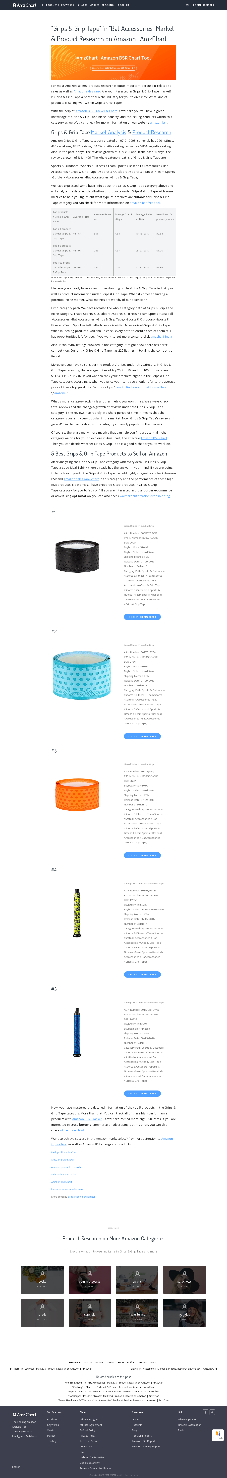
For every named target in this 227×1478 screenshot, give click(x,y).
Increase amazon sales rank (67, 1189)
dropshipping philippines (82, 1196)
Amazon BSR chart (61, 1181)
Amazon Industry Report (146, 1446)
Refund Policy (87, 1430)
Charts (83, 4)
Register (208, 4)
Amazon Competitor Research (97, 1468)
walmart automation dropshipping (145, 496)
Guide (135, 1419)
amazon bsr (158, 122)
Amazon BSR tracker (62, 1159)
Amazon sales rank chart (81, 479)
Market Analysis (108, 132)
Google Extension (90, 1462)
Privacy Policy (87, 1435)
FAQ (82, 1451)
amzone (60, 393)
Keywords (53, 1424)
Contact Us (86, 1446)
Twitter (87, 1362)
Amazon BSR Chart (154, 438)
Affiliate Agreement (91, 1424)
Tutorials (137, 1424)
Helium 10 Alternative (92, 1457)
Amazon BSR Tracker (87, 1119)
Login (197, 4)
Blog (134, 1430)
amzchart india (161, 336)
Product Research (151, 132)
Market (95, 4)
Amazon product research (66, 1167)
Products (52, 4)
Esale (181, 1430)
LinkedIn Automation (189, 1424)
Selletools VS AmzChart (64, 1174)
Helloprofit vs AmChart (64, 1152)
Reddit (99, 1362)
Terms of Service (89, 1441)
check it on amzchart (142, 617)
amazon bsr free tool (145, 203)
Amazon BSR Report (143, 1441)
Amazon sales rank (87, 91)
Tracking (52, 1441)
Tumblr (110, 1362)
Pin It (153, 1362)
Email (121, 1362)
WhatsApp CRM (187, 1419)
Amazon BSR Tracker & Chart (96, 111)
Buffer (130, 1362)
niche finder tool (72, 1130)
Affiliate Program (89, 1419)
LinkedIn (142, 1362)
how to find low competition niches (140, 387)
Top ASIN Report (142, 1435)
